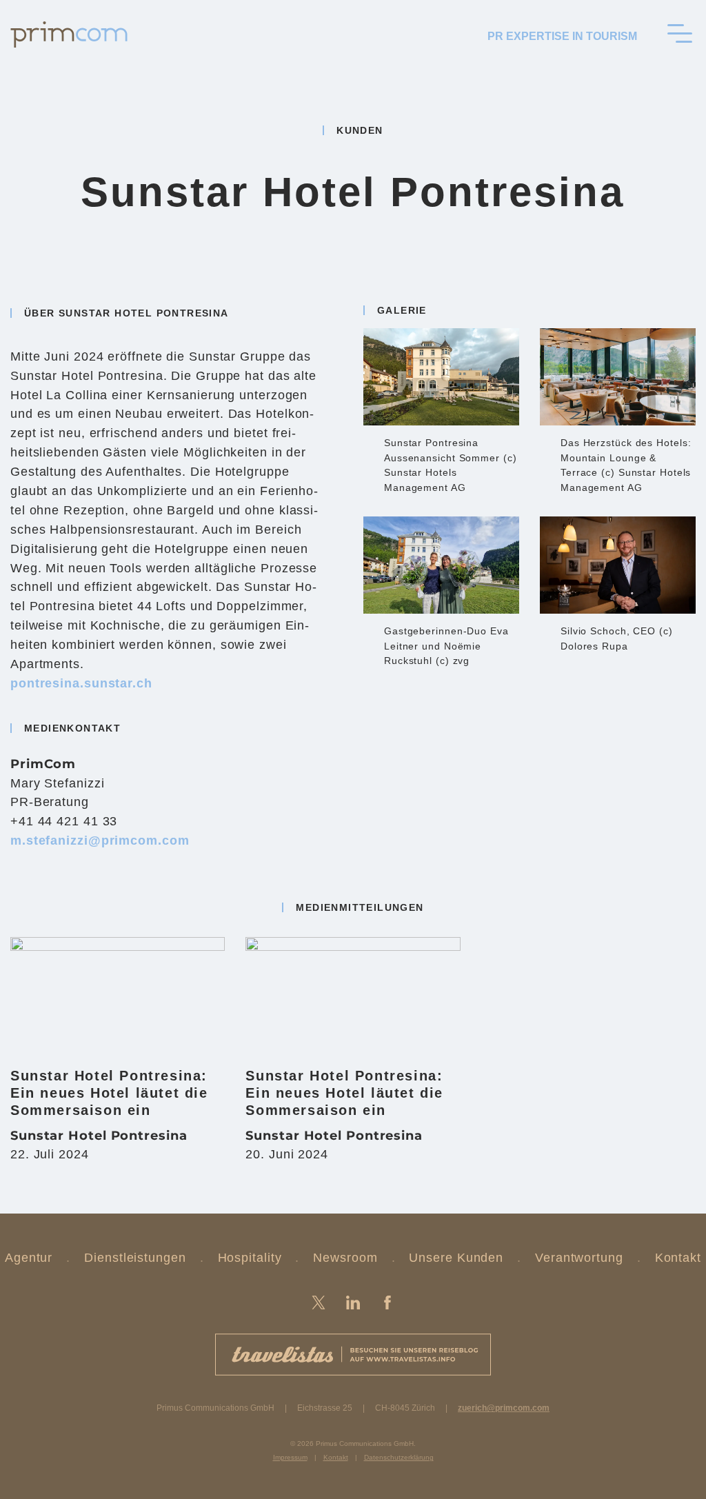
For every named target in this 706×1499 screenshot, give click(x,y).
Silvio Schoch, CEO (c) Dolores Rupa (617, 638)
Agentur (28, 1258)
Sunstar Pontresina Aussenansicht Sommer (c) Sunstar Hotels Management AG (450, 465)
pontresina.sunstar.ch (81, 683)
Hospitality (250, 1258)
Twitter (318, 1302)
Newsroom (345, 1258)
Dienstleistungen (134, 1258)
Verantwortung (579, 1258)
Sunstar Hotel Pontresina (99, 1135)
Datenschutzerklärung (399, 1457)
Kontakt (678, 1258)
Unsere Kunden (456, 1258)
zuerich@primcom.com (503, 1408)
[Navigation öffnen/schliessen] (679, 33)
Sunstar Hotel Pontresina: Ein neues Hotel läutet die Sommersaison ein (109, 1093)
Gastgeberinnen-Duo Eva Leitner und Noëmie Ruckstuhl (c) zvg (446, 645)
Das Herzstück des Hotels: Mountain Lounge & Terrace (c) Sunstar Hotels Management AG (626, 465)
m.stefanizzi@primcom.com (100, 840)
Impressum (290, 1457)
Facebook (387, 1302)
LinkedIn (353, 1302)
